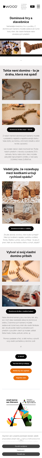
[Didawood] (10, 6)
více (21, 440)
